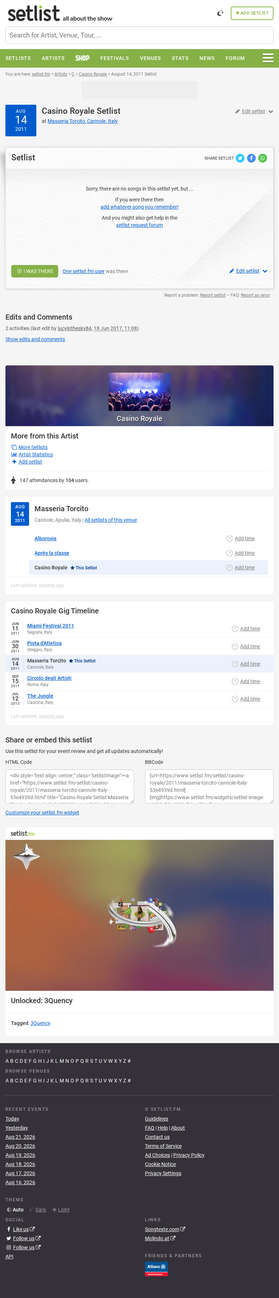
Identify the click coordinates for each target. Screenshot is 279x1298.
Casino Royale (68, 111)
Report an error (255, 295)
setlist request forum (139, 225)
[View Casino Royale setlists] (139, 388)
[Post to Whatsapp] (263, 158)
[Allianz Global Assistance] (156, 1268)
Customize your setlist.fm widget (42, 813)
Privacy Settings (163, 1173)
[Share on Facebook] (252, 158)
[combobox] (139, 35)
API (9, 1256)
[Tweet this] (240, 158)
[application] (139, 915)
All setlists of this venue (111, 520)
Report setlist (213, 295)
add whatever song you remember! (140, 207)
